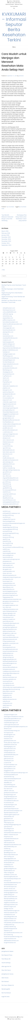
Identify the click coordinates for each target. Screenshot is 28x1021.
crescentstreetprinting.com (12, 730)
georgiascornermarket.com (11, 601)
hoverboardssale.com (9, 330)
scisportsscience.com (10, 938)
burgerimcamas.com (10, 942)
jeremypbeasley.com (9, 410)
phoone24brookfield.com (10, 667)
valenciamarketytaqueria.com (12, 778)
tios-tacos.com (8, 788)
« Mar (3, 270)
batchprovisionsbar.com (10, 677)
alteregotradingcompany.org (11, 470)
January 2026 (5, 235)
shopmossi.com (8, 836)
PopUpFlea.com (7, 382)
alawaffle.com (8, 782)
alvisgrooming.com (8, 657)
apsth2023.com (7, 496)
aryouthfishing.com (9, 784)
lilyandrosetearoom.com (11, 812)
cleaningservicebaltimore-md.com (13, 716)
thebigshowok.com (9, 750)
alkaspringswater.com (9, 613)
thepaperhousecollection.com (12, 844)
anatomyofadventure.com (11, 860)
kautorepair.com (7, 581)
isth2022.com (6, 511)
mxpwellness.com (9, 840)
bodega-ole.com (8, 908)
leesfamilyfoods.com (9, 450)
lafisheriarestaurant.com (10, 639)
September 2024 (6, 245)
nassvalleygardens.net (10, 916)
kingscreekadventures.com (10, 364)
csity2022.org (6, 551)
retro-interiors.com (8, 440)
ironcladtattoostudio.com (11, 800)
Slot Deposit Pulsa (7, 955)
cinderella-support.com (9, 402)
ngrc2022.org (6, 448)
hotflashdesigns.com (9, 416)
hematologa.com (9, 736)
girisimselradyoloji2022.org (11, 533)
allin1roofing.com (9, 856)
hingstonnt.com (7, 326)
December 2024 (6, 239)
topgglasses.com (9, 770)
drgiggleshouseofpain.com (10, 414)
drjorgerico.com (7, 390)
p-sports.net (7, 762)
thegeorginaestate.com (9, 659)
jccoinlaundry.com (8, 579)
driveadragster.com (9, 734)
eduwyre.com (6, 438)
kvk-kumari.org (8, 934)
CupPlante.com (7, 376)
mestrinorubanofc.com (10, 912)
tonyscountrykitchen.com (10, 651)
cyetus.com (6, 456)
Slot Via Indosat (6, 993)
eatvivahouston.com (10, 748)
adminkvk (21, 75)
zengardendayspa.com (10, 796)
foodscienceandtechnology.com (13, 936)
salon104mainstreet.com (10, 611)
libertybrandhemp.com (10, 898)
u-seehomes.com (8, 432)
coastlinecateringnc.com (11, 722)
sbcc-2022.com (7, 476)
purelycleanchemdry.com (10, 368)
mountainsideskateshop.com (12, 882)
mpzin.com (6, 378)
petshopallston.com (9, 766)
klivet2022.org (7, 541)
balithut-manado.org (9, 468)
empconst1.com (7, 400)
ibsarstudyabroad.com (9, 553)
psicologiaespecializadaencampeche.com (15, 726)
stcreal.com (6, 380)
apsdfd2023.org (7, 488)
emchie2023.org (7, 531)
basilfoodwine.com (9, 870)
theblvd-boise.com (8, 442)
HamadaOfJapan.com (9, 360)
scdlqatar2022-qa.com (9, 519)
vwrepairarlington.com (10, 714)
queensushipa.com (8, 392)
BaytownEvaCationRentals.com (12, 348)
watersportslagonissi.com (10, 434)
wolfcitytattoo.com (9, 806)
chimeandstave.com (9, 752)
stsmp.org (6, 334)
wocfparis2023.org (8, 515)
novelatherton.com (9, 914)
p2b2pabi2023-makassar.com (11, 513)
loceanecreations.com (10, 890)
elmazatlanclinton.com (9, 585)
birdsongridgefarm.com (11, 892)
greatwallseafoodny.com (11, 754)
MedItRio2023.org (8, 498)
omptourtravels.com (10, 920)
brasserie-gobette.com (9, 679)
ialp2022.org (6, 539)
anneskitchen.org (9, 776)
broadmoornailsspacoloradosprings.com (16, 772)
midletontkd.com (9, 866)
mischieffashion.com (9, 436)
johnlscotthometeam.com (10, 430)
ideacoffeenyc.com (8, 587)
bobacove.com (7, 665)
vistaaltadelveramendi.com (11, 720)
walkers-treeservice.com (11, 834)
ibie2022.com (6, 474)
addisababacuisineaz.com (11, 940)
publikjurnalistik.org (10, 926)
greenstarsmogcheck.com (10, 595)
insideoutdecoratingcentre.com (12, 424)
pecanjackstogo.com (10, 794)
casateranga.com (9, 830)
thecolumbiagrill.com (9, 521)
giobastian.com (8, 818)
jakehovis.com (7, 645)
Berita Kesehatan (10, 4)
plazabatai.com (7, 561)
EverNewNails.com (8, 422)
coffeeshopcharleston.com (10, 609)
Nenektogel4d (6, 989)
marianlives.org (7, 316)
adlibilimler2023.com (9, 464)
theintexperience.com (9, 310)
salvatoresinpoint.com (9, 426)
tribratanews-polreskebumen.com (14, 922)
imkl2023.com (7, 492)
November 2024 (6, 241)
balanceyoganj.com (8, 342)
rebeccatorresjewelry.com (10, 386)
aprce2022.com (7, 472)
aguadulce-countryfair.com (10, 643)
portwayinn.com (8, 850)
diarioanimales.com (8, 567)
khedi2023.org (7, 525)
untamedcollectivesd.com (11, 838)
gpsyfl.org (6, 707)
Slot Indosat (5, 981)
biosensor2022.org (8, 537)
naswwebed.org (7, 466)
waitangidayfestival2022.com (11, 502)
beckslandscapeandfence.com (12, 718)
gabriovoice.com (8, 758)
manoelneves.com (8, 336)
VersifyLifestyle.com (8, 362)
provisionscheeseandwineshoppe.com (14, 523)
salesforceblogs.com (9, 344)
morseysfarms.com (8, 683)
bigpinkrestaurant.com (9, 404)
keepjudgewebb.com (10, 858)
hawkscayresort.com (9, 563)
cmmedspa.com (8, 864)
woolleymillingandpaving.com (12, 824)
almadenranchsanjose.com (10, 460)
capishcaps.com (7, 705)
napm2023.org (7, 486)
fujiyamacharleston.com (10, 629)
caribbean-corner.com (10, 874)
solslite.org (7, 848)
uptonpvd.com (8, 826)
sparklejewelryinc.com (10, 798)
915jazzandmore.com (9, 641)
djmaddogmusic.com (10, 852)
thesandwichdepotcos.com (10, 412)
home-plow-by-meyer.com (11, 742)
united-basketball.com (10, 786)
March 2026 (5, 231)
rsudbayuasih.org (9, 924)
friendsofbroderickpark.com (11, 623)
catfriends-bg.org (8, 314)
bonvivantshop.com (8, 374)
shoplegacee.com (8, 372)
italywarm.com (8, 930)
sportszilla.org (7, 675)
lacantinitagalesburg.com (10, 591)
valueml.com (6, 384)
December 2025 (6, 237)
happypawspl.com (8, 597)
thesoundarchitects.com (11, 854)
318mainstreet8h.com (9, 615)
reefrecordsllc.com (9, 780)
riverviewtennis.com (8, 685)
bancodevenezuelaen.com (10, 322)
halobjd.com (6, 352)
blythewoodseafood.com (10, 661)
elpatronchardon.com (9, 631)
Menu (14, 47)
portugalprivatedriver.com (10, 605)
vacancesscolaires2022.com (11, 504)
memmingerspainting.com (10, 408)
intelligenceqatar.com (9, 354)
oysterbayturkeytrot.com (11, 808)
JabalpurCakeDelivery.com (10, 350)
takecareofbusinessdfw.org (11, 358)
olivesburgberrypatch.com (11, 814)
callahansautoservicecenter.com (12, 599)
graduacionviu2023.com (11, 792)
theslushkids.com (9, 816)
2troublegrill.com (9, 828)
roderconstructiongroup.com (11, 559)
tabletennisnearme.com (9, 699)
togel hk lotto (5, 996)
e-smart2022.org (7, 446)
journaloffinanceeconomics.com (13, 932)
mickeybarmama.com (9, 669)
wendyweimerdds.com (9, 394)
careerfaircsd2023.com (9, 494)
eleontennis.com (7, 454)
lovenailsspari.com (8, 617)
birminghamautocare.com (10, 649)
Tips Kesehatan (14, 6)
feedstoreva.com (7, 693)
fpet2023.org (6, 444)
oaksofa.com (6, 701)
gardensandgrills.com (10, 868)
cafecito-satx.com (9, 790)
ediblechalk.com (7, 697)
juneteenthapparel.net (10, 928)
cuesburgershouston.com (11, 724)
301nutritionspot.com (10, 886)
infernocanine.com (9, 842)
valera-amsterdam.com (10, 896)
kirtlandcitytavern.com (10, 884)
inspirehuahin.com (8, 406)
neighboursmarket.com (11, 902)
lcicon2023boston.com (9, 500)
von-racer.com (7, 607)
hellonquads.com (8, 565)
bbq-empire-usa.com (9, 691)
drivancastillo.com (9, 862)
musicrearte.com (7, 681)
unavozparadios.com (9, 571)
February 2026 (6, 233)
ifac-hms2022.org (8, 543)
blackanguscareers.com (11, 904)
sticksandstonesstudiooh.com (12, 832)
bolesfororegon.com (10, 906)
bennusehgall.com (8, 555)
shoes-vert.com (7, 573)
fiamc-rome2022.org (8, 635)
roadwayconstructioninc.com (11, 671)
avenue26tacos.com (9, 768)
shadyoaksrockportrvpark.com (12, 577)
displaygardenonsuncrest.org (11, 689)
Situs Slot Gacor (6, 970)
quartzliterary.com (8, 621)
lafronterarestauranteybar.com (13, 810)
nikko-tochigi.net (9, 872)
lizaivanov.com (8, 738)
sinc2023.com (6, 517)
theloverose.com (9, 756)
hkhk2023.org (7, 484)
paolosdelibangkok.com (10, 663)
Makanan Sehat (18, 4)
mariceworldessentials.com (10, 637)
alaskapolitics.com (8, 332)
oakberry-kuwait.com (9, 619)
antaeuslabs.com (8, 366)
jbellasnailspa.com (8, 653)
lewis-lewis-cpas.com (9, 452)
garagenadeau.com (8, 418)
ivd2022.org (6, 549)
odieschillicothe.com (8, 589)
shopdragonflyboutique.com (11, 673)
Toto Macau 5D (6, 959)
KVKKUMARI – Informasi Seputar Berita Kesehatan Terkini (14, 27)
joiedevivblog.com (9, 894)
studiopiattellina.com (9, 625)
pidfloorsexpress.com (9, 320)
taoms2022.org (7, 545)
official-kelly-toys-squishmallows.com (13, 687)
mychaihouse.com (8, 655)
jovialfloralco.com (8, 428)
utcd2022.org (6, 535)
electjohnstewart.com (10, 918)
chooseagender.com (8, 328)
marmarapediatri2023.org (10, 529)
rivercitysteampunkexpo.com (12, 878)
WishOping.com (7, 370)
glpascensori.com (9, 820)
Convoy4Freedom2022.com (10, 480)
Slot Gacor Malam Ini (8, 985)
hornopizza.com (8, 732)
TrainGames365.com (9, 346)
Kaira (15, 1017)
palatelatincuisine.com (10, 744)
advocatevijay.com (8, 462)
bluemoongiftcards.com (11, 876)
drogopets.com (7, 695)
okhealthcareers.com (9, 308)
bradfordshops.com (8, 458)
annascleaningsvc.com (10, 804)
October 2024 (5, 243)
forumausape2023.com (9, 490)
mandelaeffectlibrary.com (10, 338)
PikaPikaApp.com (8, 356)
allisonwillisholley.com (10, 846)
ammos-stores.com (9, 888)
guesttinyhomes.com (10, 740)
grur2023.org (6, 482)
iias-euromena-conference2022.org (13, 547)
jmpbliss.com (6, 388)
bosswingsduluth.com (9, 647)
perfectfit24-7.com (8, 603)
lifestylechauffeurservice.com (11, 420)
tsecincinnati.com (8, 557)
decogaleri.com (7, 569)
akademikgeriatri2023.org (10, 527)
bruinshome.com (9, 802)
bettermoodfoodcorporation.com (12, 324)
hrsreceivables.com (8, 398)
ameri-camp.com (7, 396)
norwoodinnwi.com (9, 900)
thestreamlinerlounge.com (11, 910)
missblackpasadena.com (11, 774)
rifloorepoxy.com (9, 822)
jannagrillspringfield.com (10, 627)
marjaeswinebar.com (9, 583)
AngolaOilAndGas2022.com (10, 478)
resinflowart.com (9, 760)
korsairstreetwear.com (10, 764)
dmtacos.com (7, 728)
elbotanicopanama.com (9, 575)
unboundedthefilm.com (9, 312)
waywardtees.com (8, 318)
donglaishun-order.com (9, 633)
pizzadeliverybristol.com (10, 593)
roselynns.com (7, 340)
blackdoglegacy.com (9, 746)
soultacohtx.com (7, 703)
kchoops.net (7, 880)
